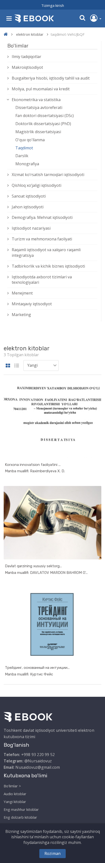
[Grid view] (8, 365)
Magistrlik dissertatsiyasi (38, 131)
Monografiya (27, 163)
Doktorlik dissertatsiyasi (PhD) (43, 123)
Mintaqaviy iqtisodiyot (32, 304)
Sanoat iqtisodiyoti (29, 196)
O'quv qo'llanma (30, 139)
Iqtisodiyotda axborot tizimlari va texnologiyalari (42, 279)
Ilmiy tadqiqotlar (26, 56)
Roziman (52, 853)
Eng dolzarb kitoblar (20, 817)
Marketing (21, 314)
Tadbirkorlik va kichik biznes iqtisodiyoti (48, 266)
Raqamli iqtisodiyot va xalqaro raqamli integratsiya (46, 252)
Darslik (21, 155)
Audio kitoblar (15, 793)
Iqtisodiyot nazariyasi (31, 228)
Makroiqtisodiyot (27, 67)
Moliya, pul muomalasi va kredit (41, 89)
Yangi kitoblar (15, 801)
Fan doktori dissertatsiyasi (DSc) (44, 115)
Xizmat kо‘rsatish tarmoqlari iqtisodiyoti (48, 174)
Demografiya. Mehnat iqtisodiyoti (42, 217)
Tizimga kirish (52, 5)
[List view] (16, 365)
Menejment (22, 293)
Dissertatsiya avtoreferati (38, 107)
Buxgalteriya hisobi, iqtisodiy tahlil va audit (51, 78)
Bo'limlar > (12, 785)
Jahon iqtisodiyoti (27, 207)
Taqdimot (24, 148)
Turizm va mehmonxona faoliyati (42, 239)
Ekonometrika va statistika (36, 99)
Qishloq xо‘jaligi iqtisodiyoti (36, 185)
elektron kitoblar (29, 34)
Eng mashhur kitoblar (21, 809)
